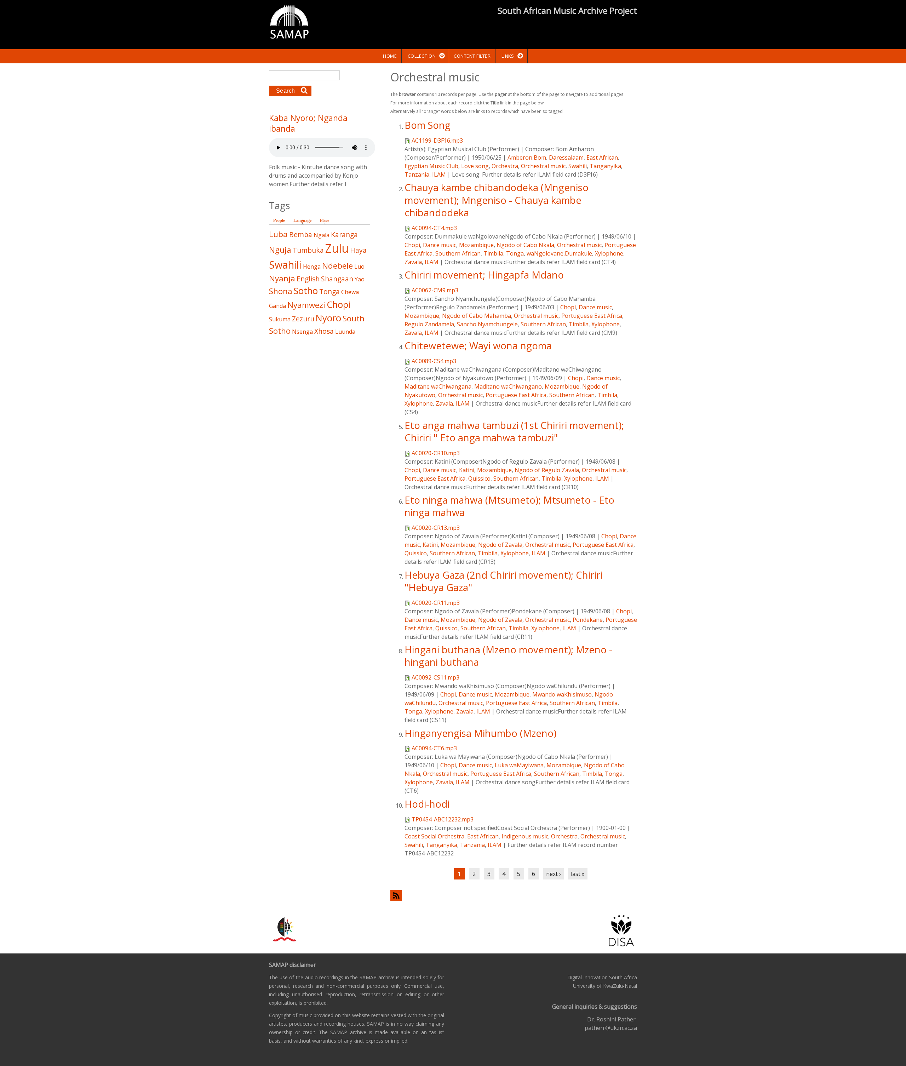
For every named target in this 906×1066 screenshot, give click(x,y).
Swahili (577, 166)
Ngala (321, 235)
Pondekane (588, 620)
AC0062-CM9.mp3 (435, 290)
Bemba (300, 234)
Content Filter (472, 56)
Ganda (277, 306)
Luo (359, 266)
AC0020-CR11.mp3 (436, 603)
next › (553, 874)
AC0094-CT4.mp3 (434, 228)
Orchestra (505, 166)
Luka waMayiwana (519, 765)
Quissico (479, 478)
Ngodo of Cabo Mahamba (476, 316)
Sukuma (280, 319)
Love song (475, 166)
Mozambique (476, 245)
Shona (280, 291)
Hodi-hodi (427, 803)
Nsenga (302, 332)
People (279, 220)
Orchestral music (543, 166)
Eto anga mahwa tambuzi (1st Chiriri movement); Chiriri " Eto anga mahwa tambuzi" (514, 431)
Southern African (458, 253)
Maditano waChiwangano (508, 386)
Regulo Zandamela (429, 324)
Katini (466, 470)
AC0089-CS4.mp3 (434, 361)
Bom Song (428, 125)
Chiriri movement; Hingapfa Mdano (484, 274)
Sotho (306, 291)
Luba (278, 234)
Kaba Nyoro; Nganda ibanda (308, 123)
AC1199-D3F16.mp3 (437, 140)
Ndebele (337, 265)
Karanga (344, 234)
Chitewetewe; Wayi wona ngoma (478, 345)
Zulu (337, 248)
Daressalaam (566, 157)
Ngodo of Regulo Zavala (547, 470)
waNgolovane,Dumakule (559, 253)
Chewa (350, 292)
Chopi (412, 245)
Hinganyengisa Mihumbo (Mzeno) (480, 733)
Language (304, 220)
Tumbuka (308, 250)
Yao (360, 279)
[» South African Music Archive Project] (289, 23)
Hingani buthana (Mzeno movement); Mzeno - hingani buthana (508, 656)
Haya (358, 250)
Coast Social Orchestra (434, 836)
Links (507, 56)
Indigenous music (524, 836)
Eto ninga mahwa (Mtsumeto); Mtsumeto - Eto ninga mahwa (509, 506)
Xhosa (324, 331)
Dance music (439, 245)
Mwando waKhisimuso (562, 694)
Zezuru (303, 318)
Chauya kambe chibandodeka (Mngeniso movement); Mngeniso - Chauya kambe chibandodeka (497, 200)
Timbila (493, 253)
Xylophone (609, 253)
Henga (312, 266)
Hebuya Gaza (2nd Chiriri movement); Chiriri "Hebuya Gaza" (503, 581)
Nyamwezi (306, 304)
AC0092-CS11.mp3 (435, 677)
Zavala (413, 262)
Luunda (345, 332)
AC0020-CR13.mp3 (436, 528)
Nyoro (328, 318)
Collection (422, 56)
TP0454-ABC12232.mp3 (443, 819)
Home (390, 56)
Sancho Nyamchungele (487, 324)
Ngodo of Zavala (500, 545)
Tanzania (417, 174)
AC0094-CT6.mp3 (434, 748)
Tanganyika (605, 166)
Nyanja (282, 278)
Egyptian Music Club (431, 166)
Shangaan (337, 278)
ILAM (439, 174)
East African (602, 157)
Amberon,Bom (527, 157)
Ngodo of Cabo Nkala (525, 245)
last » (578, 874)
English (308, 278)
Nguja (280, 249)
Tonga (515, 253)
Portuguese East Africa (591, 316)
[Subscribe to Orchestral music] (513, 895)
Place (324, 220)
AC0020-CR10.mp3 (436, 453)
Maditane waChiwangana (438, 386)
